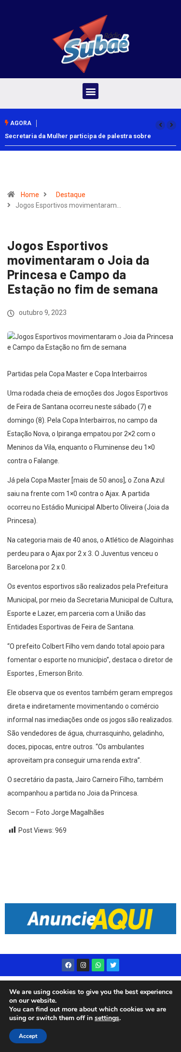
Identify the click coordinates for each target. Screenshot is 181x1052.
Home (30, 195)
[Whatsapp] (98, 965)
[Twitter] (113, 965)
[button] (90, 91)
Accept (28, 1036)
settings (107, 1018)
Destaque (70, 195)
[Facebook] (68, 965)
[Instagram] (83, 965)
